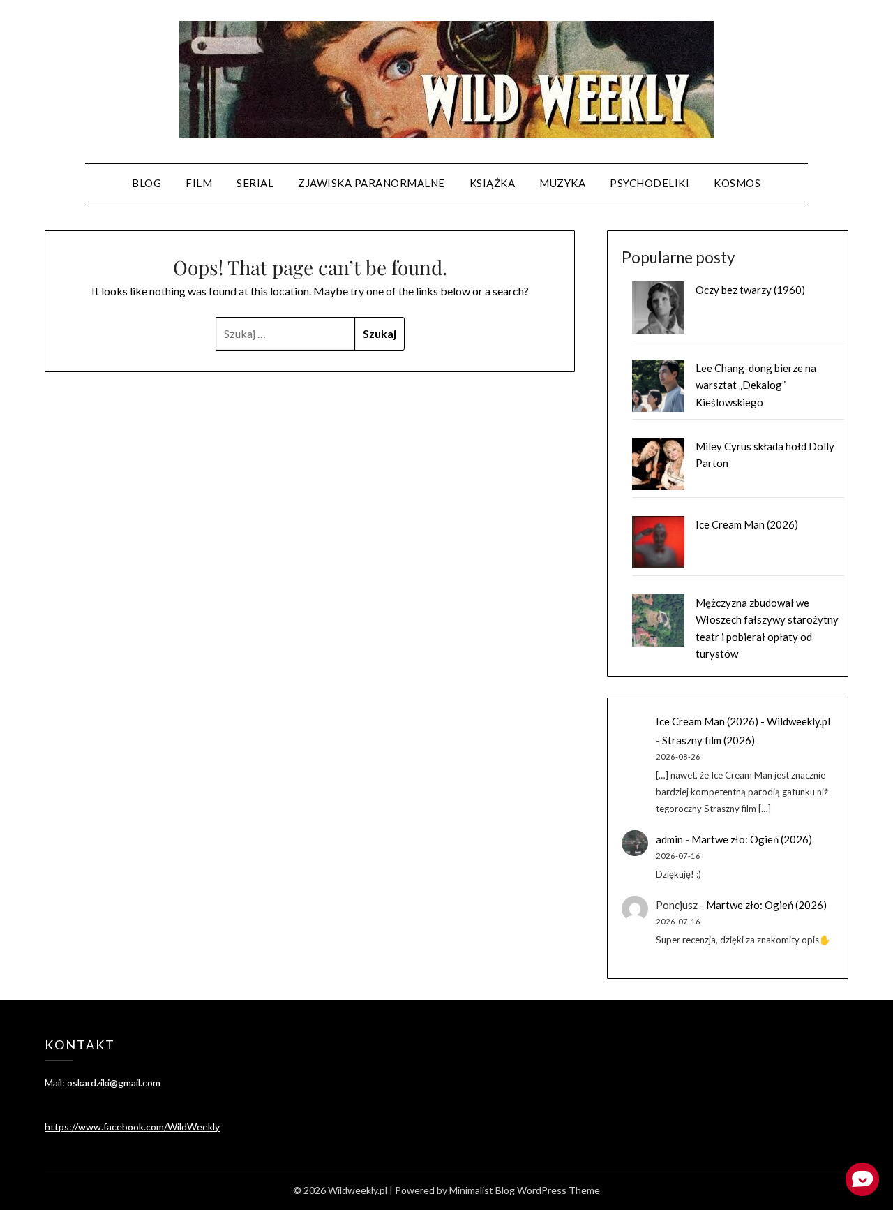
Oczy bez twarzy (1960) (750, 289)
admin (669, 839)
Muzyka (562, 183)
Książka (493, 183)
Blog (146, 183)
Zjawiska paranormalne (371, 183)
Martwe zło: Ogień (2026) (751, 839)
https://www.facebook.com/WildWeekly (132, 1126)
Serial (255, 183)
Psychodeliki (649, 183)
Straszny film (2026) (708, 740)
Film (199, 183)
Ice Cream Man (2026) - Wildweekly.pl (743, 721)
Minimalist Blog (482, 1190)
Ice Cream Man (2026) (747, 524)
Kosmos (737, 183)
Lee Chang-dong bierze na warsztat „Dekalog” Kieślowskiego (756, 385)
